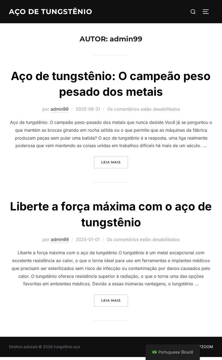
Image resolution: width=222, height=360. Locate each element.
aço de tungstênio (50, 11)
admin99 (59, 109)
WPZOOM (204, 346)
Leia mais (114, 162)
